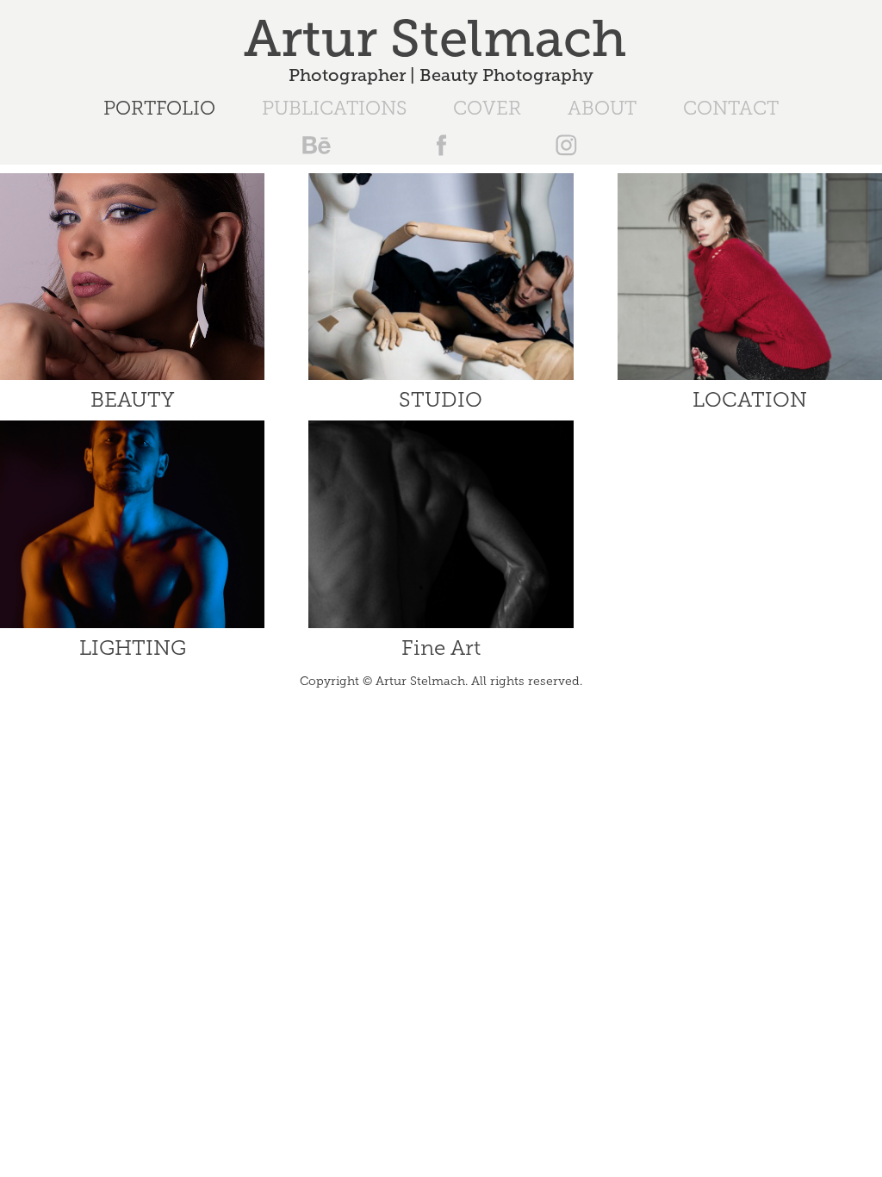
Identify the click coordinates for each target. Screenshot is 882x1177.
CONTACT (731, 108)
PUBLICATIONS (334, 108)
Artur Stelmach (441, 38)
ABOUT (602, 108)
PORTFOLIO (159, 108)
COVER (487, 108)
